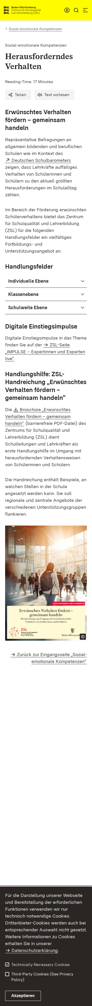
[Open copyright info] (83, 637)
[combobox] (67, 10)
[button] (18, 95)
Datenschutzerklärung (35, 950)
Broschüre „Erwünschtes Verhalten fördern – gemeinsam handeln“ (38, 416)
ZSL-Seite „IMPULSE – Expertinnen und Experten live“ (45, 351)
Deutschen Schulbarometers (41, 160)
